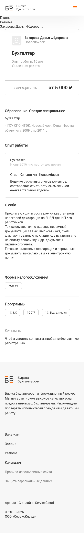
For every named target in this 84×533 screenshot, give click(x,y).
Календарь (13, 462)
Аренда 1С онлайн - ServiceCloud (29, 503)
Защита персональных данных (28, 481)
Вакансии (12, 434)
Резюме (11, 453)
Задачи (10, 444)
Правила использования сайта (28, 472)
